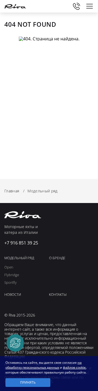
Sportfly (10, 282)
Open (8, 267)
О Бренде (57, 258)
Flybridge (11, 275)
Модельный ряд (19, 258)
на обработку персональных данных (43, 365)
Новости (12, 294)
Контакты (58, 294)
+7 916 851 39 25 (76, 6)
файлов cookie (74, 367)
